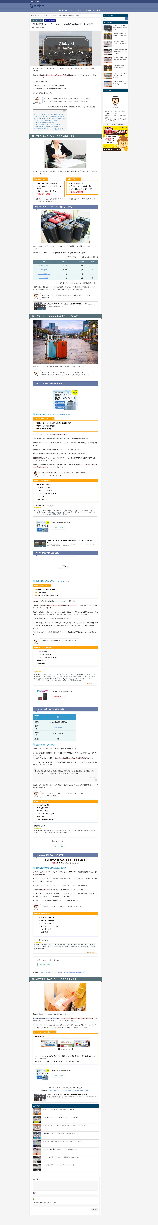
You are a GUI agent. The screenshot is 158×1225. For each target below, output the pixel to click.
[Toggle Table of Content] (63, 111)
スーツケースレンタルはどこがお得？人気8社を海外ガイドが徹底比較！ (62, 972)
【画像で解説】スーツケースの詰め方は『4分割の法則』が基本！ (69, 1090)
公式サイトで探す (58, 527)
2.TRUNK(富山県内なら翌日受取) (45, 122)
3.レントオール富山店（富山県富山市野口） (48, 124)
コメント (36, 1179)
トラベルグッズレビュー (61, 10)
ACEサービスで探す (45, 964)
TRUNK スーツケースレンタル (62, 691)
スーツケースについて (77, 10)
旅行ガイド (100, 10)
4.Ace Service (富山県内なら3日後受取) (47, 126)
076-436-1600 (58, 727)
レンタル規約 (92, 777)
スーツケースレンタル (49, 20)
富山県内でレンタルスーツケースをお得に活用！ (49, 128)
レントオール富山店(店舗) (44, 274)
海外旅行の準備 (90, 10)
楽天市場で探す (59, 696)
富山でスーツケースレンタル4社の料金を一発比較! (50, 116)
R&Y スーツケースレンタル (61, 522)
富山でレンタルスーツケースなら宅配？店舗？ (48, 114)
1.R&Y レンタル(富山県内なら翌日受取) (47, 120)
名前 (34, 1193)
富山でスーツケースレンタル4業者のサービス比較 (49, 118)
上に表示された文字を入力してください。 (45, 1202)
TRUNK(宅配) (44, 269)
